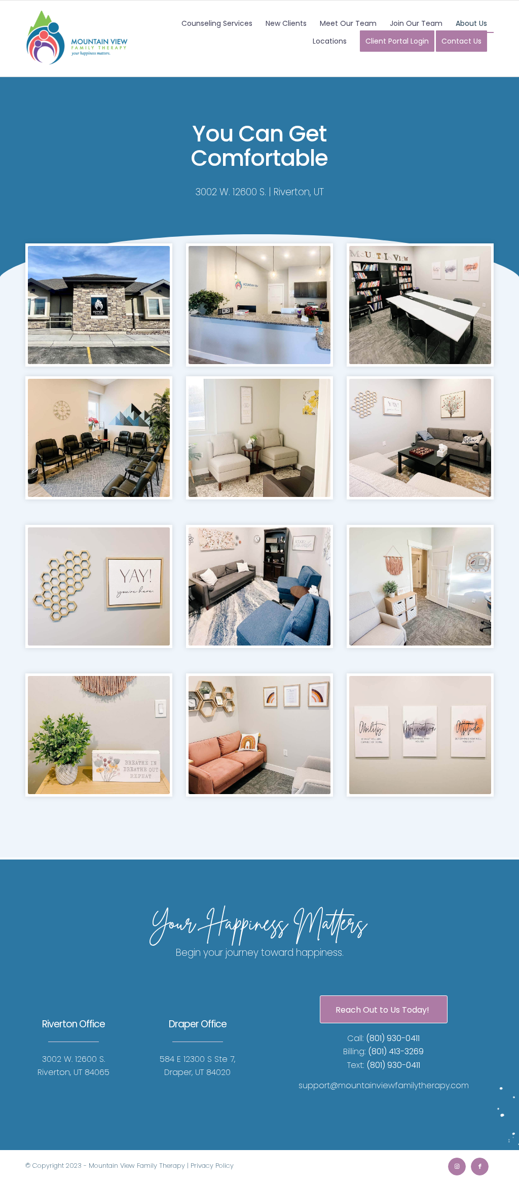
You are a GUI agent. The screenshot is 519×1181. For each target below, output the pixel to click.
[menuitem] (217, 23)
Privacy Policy (212, 1165)
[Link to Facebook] (480, 1166)
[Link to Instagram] (457, 1166)
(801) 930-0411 (393, 1038)
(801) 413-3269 (396, 1051)
